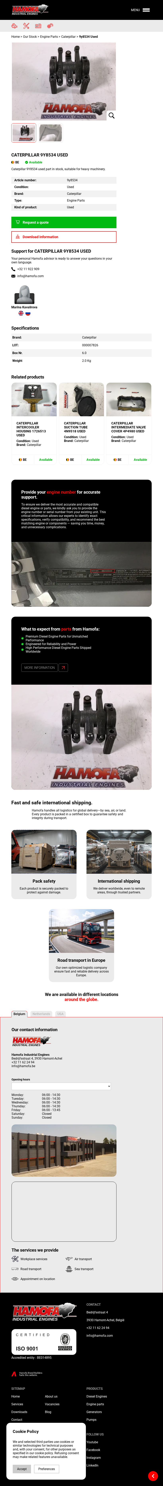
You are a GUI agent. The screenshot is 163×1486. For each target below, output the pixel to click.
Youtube (92, 1442)
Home (15, 37)
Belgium (19, 1014)
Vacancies (52, 1404)
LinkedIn (92, 1465)
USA (60, 1014)
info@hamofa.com (30, 276)
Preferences (46, 1469)
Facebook (93, 1450)
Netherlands (41, 1014)
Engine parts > (50, 37)
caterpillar (68, 37)
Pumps (91, 1420)
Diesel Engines (96, 1396)
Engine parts (95, 1404)
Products (94, 1389)
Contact (16, 1420)
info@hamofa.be (23, 1066)
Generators (94, 1412)
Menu (135, 10)
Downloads (19, 1412)
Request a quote (36, 222)
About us (51, 1396)
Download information (40, 237)
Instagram (93, 1458)
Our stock (30, 37)
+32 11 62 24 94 (23, 1062)
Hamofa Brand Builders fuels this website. (30, 1374)
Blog (48, 1412)
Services (17, 1404)
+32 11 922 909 (28, 269)
